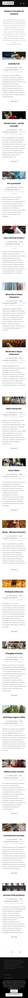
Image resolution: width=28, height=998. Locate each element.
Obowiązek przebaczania (14, 591)
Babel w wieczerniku (14, 408)
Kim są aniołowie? (14, 183)
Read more (15, 101)
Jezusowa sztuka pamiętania (13, 895)
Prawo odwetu (14, 470)
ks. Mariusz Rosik (12, 67)
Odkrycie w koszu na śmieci (14, 771)
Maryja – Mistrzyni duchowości (14, 532)
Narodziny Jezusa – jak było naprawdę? (14, 125)
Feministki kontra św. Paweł (14, 835)
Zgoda (14, 991)
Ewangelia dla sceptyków (10, 69)
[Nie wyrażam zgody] (26, 988)
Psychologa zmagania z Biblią (14, 717)
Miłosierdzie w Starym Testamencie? (14, 353)
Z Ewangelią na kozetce (14, 653)
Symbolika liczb (14, 63)
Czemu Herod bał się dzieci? (14, 237)
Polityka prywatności (14, 994)
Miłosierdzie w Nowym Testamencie (13, 296)
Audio (20, 67)
